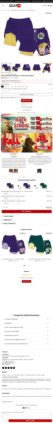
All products (7, 10)
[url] (8, 363)
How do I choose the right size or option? (14, 327)
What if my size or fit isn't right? (12, 331)
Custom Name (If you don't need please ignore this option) (14, 88)
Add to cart (30, 420)
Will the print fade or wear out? (12, 335)
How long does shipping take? (11, 319)
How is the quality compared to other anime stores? (16, 343)
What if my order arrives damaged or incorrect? (15, 339)
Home (2, 10)
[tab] (23, 176)
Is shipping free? (8, 323)
